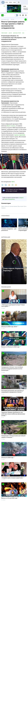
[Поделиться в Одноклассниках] (9, 185)
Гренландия (4, 32)
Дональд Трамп (17, 32)
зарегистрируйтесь (10, 199)
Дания (10, 32)
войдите (21, 197)
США (23, 32)
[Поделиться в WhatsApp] (13, 185)
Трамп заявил (11, 126)
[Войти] (23, 15)
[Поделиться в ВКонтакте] (6, 185)
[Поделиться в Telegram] (2, 185)
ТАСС (13, 182)
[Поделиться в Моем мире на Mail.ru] (16, 185)
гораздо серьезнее (19, 135)
